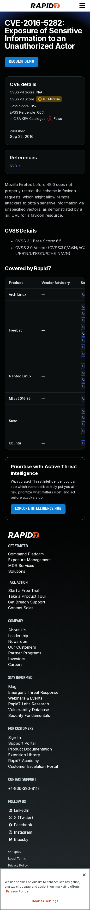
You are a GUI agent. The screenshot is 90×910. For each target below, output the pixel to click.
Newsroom (18, 641)
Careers (15, 664)
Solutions (16, 571)
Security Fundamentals (29, 715)
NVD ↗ (15, 166)
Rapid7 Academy (23, 760)
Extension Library (24, 754)
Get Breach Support (26, 602)
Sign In (14, 737)
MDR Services (21, 565)
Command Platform (26, 554)
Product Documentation (30, 749)
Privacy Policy (18, 865)
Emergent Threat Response (33, 692)
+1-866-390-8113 (24, 788)
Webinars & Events (25, 698)
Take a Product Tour (27, 596)
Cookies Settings (45, 901)
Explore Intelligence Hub (38, 509)
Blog (12, 686)
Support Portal (22, 743)
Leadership (18, 635)
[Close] (84, 875)
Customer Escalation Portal (33, 766)
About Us (17, 629)
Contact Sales (20, 607)
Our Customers (22, 647)
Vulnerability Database (28, 709)
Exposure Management (29, 559)
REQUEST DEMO (21, 62)
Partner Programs (24, 653)
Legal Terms (17, 858)
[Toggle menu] (82, 5)
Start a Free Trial (23, 590)
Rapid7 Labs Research (28, 703)
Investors (16, 658)
